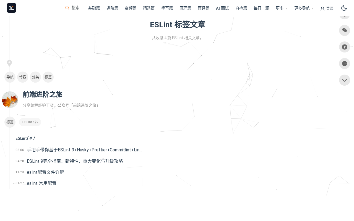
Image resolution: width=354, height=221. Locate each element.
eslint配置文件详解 (45, 172)
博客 (22, 77)
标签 (48, 77)
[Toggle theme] (344, 8)
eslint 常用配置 (41, 183)
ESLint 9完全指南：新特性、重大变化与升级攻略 (75, 161)
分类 (35, 77)
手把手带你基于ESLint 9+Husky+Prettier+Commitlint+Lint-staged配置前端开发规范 (85, 149)
